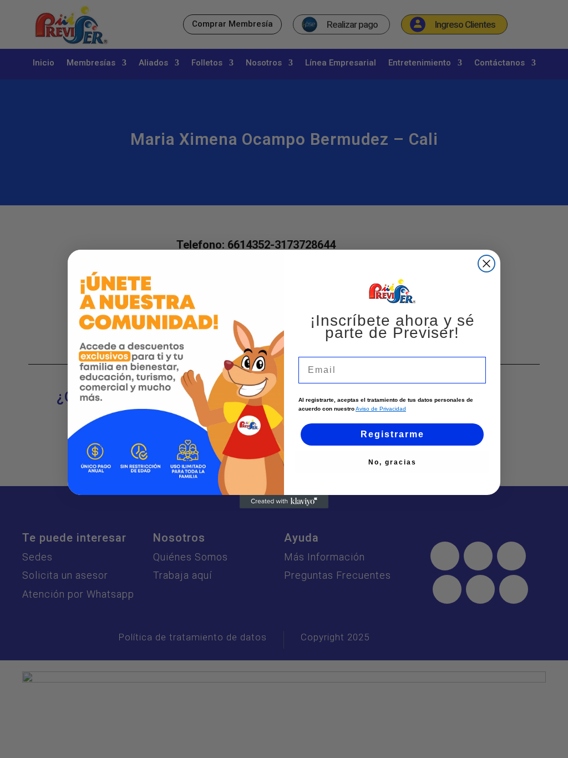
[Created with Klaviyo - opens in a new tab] (284, 501)
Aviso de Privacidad (381, 409)
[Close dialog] (486, 263)
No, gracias (392, 462)
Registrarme (392, 434)
